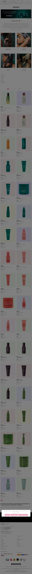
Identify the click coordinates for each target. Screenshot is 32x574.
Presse (18, 542)
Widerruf (2, 539)
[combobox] (15, 1)
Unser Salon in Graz (19, 546)
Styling (2, 80)
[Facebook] (12, 564)
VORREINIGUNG (8, 49)
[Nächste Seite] (13, 89)
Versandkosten (16, 568)
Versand (2, 542)
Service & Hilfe (3, 543)
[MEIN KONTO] (28, 1)
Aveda (2, 73)
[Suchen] (22, 1)
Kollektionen (3, 82)
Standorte (18, 544)
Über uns (18, 538)
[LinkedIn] (18, 564)
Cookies (2, 547)
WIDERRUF (11, 566)
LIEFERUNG (7, 566)
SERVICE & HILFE (16, 566)
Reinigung (2, 77)
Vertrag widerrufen (3, 548)
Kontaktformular (8, 533)
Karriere (18, 540)
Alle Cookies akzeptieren (23, 514)
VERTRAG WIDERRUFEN (22, 566)
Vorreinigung (3, 75)
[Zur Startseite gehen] (5, 1)
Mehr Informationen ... (16, 511)
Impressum (2, 544)
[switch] (24, 560)
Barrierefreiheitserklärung (4, 546)
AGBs (1, 538)
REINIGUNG (24, 49)
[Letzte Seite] (15, 89)
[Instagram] (16, 564)
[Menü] (2, 1)
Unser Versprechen (19, 539)
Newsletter (18, 543)
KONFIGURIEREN (14, 514)
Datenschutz (3, 540)
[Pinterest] (14, 564)
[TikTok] (20, 564)
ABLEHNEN (7, 514)
